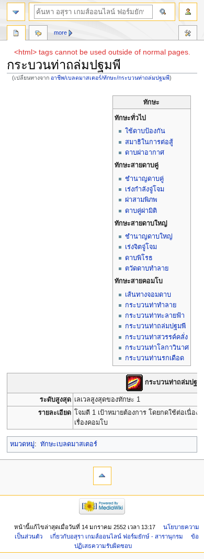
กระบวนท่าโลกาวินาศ (157, 347)
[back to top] (102, 476)
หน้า (16, 34)
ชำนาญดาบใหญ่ (149, 236)
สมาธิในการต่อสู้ (149, 142)
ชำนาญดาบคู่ (144, 178)
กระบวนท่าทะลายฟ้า (155, 315)
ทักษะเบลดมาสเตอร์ (68, 444)
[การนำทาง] (16, 12)
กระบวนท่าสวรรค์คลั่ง (156, 337)
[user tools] (188, 12)
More (60, 32)
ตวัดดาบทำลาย (146, 268)
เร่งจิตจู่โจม (141, 247)
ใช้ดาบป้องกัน (145, 131)
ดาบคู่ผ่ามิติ (141, 210)
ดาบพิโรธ (139, 258)
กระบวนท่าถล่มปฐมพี (155, 326)
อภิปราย (38, 34)
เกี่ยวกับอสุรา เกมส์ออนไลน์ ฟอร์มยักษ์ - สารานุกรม (116, 536)
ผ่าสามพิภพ (141, 199)
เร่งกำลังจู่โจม (144, 189)
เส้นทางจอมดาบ (148, 294)
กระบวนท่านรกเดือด (154, 358)
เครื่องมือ (188, 34)
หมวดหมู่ (22, 444)
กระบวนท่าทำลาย (150, 305)
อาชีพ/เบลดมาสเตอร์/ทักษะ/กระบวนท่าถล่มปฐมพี (110, 77)
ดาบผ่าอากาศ (144, 152)
